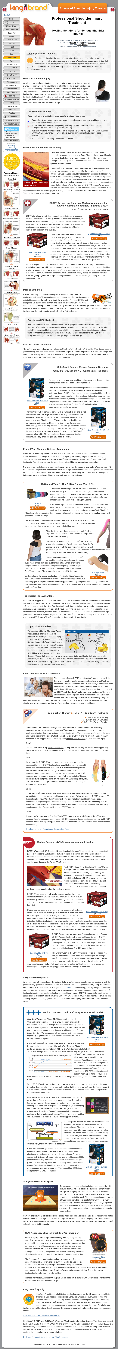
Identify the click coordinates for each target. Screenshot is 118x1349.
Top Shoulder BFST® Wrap (99, 234)
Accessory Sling (98, 1257)
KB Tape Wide (98, 573)
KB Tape (37, 503)
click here (68, 988)
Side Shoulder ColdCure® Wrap (98, 431)
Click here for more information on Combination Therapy (48, 829)
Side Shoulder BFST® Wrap (37, 253)
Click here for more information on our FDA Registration (46, 1337)
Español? (7, 15)
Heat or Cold (11, 147)
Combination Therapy (11, 151)
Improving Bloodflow (11, 149)
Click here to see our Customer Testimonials (41, 1316)
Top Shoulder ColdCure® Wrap (37, 402)
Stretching (11, 145)
